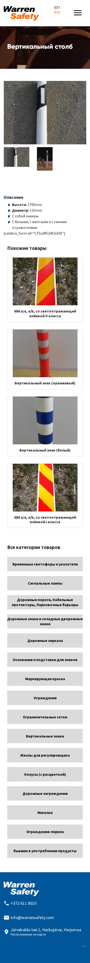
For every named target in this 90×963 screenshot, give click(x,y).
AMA (83, 946)
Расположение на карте (28, 934)
